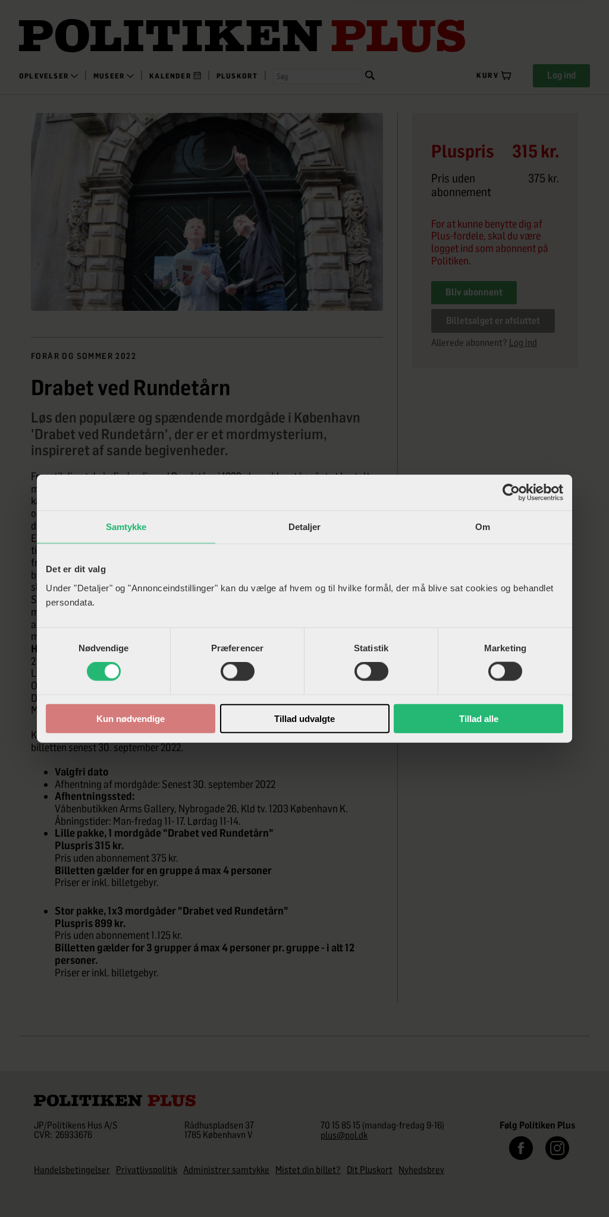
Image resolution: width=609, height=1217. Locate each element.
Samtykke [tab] (126, 527)
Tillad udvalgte (304, 718)
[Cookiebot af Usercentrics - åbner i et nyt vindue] (511, 493)
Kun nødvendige (130, 718)
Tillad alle (478, 718)
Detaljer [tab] (304, 527)
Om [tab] (482, 527)
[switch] (238, 671)
